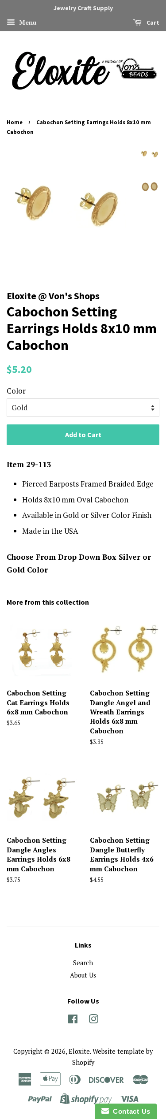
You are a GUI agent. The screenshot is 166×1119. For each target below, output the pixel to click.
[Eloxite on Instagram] (93, 1020)
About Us (83, 975)
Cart (152, 22)
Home (15, 122)
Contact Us (130, 1111)
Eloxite (79, 1051)
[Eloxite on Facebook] (73, 1020)
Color (16, 391)
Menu (26, 22)
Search (83, 963)
